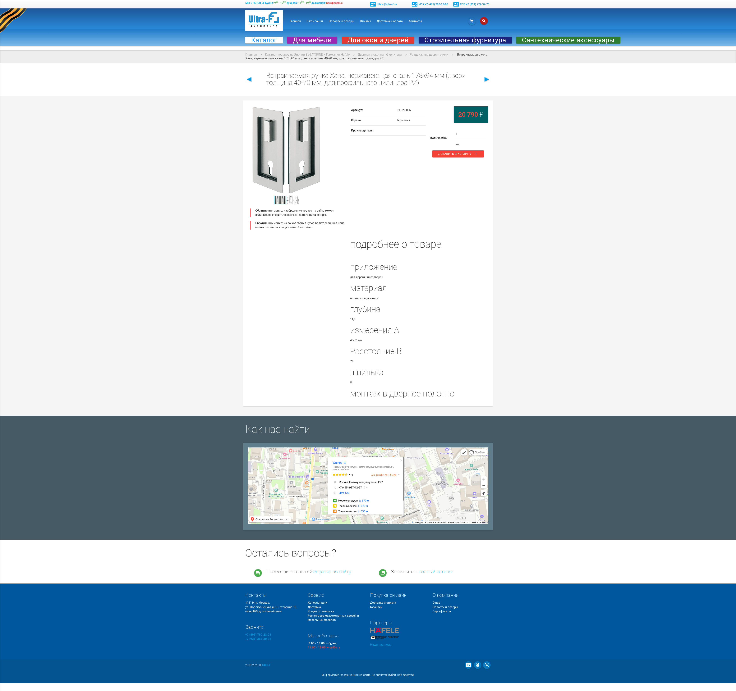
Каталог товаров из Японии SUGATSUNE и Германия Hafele (307, 54)
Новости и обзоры (341, 21)
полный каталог (436, 571)
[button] (319, 108)
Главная (295, 21)
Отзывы (365, 21)
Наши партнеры (381, 644)
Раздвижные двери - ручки (429, 54)
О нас (436, 602)
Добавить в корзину (458, 154)
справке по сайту (332, 571)
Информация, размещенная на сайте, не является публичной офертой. (368, 675)
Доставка (314, 607)
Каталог (264, 40)
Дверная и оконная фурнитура (380, 54)
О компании (314, 21)
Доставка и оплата (390, 21)
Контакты (415, 21)
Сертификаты (442, 611)
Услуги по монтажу (321, 611)
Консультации (317, 602)
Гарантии (376, 607)
